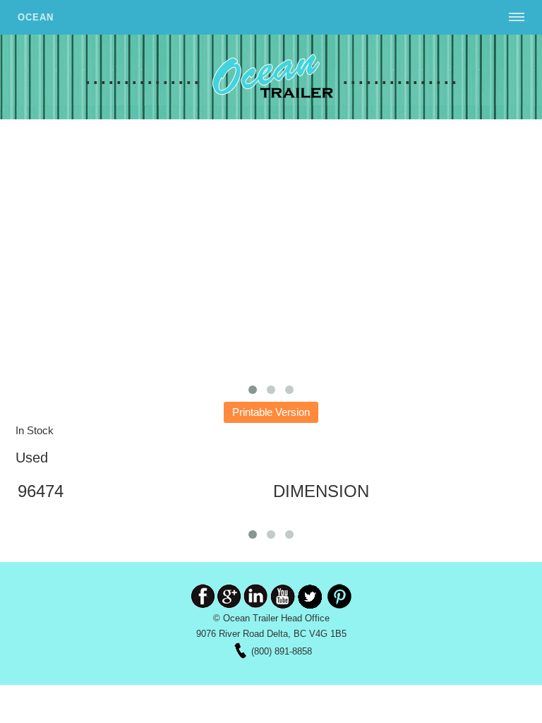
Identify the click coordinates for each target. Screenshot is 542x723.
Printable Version (271, 412)
